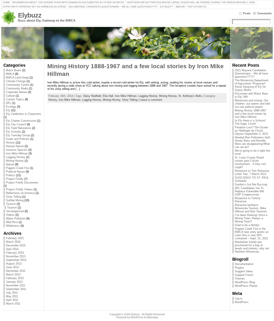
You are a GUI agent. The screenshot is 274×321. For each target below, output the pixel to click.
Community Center (17, 84)
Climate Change (16, 81)
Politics (10, 175)
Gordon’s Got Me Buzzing (251, 184)
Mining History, (112, 99)
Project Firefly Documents (22, 182)
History (10, 142)
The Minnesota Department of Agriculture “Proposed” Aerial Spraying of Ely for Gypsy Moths (251, 85)
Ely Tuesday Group (18, 135)
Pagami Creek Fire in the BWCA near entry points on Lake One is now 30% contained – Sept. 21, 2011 (251, 233)
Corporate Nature (16, 92)
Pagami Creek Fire (17, 168)
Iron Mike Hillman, (70, 99)
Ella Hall (108, 96)
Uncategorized (15, 211)
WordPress (242, 302)
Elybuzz (30, 15)
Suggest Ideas (244, 271)
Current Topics (15, 99)
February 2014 (15, 252)
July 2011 (12, 292)
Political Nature (15, 171)
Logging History (15, 157)
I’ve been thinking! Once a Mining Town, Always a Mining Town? (251, 218)
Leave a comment (151, 99)
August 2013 (14, 263)
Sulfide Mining (15, 200)
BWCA (10, 73)
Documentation (244, 264)
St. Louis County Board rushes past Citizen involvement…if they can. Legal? (251, 162)
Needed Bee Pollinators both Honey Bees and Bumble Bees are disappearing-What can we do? (252, 142)
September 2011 (16, 289)
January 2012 (14, 281)
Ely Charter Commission (21, 120)
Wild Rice (12, 222)
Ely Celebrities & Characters (23, 113)
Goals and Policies (17, 139)
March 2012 (13, 274)
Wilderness (13, 225)
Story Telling (13, 196)
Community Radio (17, 88)
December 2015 (15, 245)
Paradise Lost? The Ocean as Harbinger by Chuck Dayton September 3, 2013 (251, 130)
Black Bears (13, 70)
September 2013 (16, 260)
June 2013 (12, 267)
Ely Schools (13, 131)
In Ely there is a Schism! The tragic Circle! (250, 122)
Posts (246, 13)
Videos (10, 214)
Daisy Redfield (92, 96)
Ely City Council (16, 124)
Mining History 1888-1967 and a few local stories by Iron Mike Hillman (251, 113)
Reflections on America (20, 193)
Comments (264, 13)
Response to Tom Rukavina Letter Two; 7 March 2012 (252, 172)
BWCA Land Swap (17, 77)
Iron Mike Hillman (17, 153)
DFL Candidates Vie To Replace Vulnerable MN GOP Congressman (249, 191)
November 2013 (15, 256)
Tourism (11, 204)
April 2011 (12, 300)
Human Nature (15, 146)
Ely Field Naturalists (18, 128)
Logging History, (92, 99)
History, (53, 99)
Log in (238, 298)
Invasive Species (16, 149)
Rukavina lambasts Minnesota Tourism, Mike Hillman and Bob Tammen (251, 208)
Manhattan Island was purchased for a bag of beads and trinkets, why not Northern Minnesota (252, 246)
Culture (10, 95)
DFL (8, 103)
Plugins (239, 267)
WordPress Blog (245, 282)
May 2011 (12, 296)
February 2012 (15, 278)
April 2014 (12, 249)
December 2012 (15, 270)
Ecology (11, 106)
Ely (8, 110)
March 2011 (13, 303)
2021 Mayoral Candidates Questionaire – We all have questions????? (251, 73)
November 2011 (15, 285)
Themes (240, 278)
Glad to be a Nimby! (247, 225)
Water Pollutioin (15, 218)
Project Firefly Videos (19, 189)
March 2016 (13, 241)
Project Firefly (14, 178)
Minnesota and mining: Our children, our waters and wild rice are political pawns (252, 103)
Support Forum (244, 275)
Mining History (15, 160)
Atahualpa (152, 317)
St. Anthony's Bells (190, 96)
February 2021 (15, 238)
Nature (10, 164)
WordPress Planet (246, 285)
